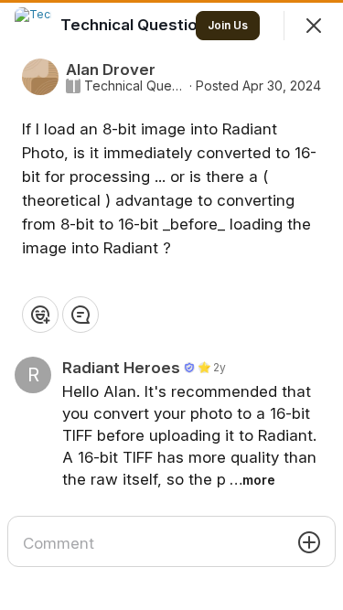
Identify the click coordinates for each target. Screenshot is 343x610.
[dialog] (171, 305)
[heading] (140, 25)
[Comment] (80, 314)
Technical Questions (135, 86)
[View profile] (33, 25)
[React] (40, 314)
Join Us (228, 25)
